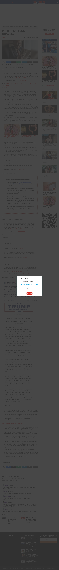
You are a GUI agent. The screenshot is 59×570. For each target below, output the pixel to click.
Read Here (29, 293)
